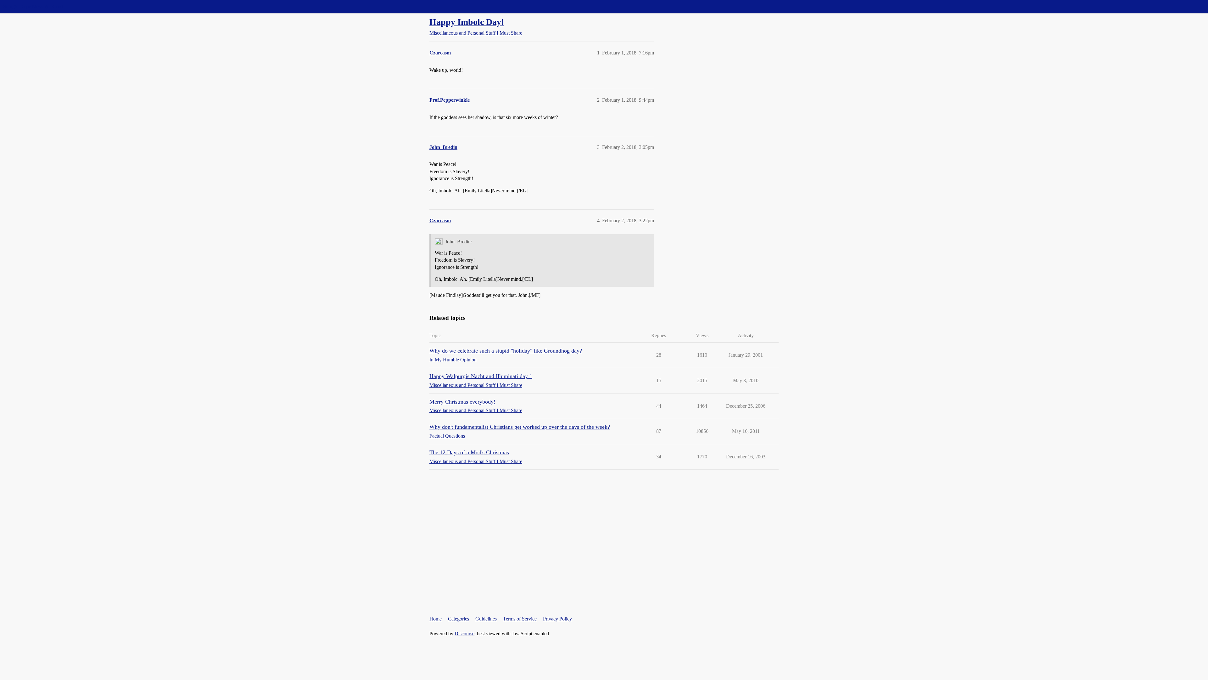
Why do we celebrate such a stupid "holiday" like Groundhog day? (505, 351)
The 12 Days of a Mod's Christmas (469, 452)
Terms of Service (520, 618)
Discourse (464, 633)
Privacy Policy (557, 618)
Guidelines (486, 618)
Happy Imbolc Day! (466, 22)
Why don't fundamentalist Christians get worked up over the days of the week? (519, 427)
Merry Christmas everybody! (462, 402)
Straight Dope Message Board (33, 6)
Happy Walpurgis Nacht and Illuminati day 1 (480, 376)
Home (435, 618)
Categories (458, 618)
